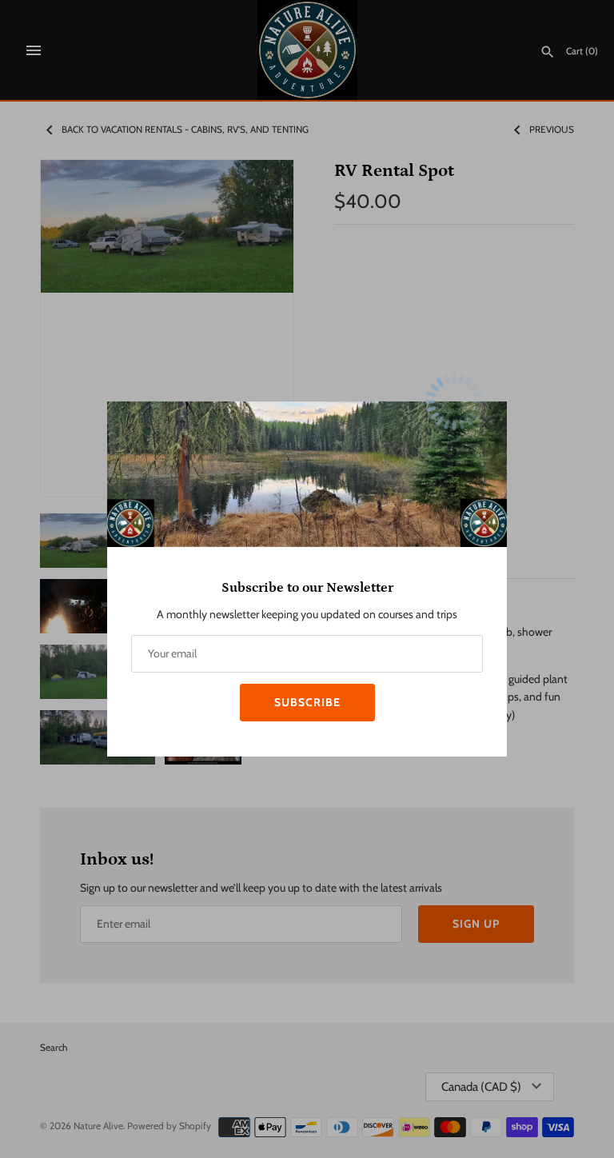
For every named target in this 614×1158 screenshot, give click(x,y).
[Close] (486, 421)
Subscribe (307, 702)
